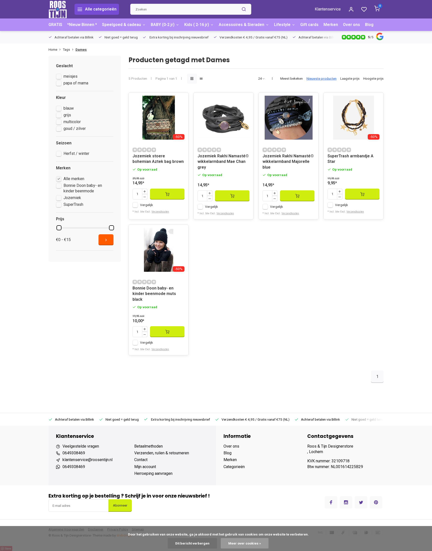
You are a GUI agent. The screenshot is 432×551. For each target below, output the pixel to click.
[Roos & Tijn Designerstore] (57, 9)
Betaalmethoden (148, 446)
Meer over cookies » (244, 543)
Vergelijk (146, 205)
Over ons (351, 24)
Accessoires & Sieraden (241, 24)
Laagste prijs (350, 78)
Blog (369, 24)
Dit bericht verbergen (192, 543)
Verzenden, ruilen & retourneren (161, 453)
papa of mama (76, 83)
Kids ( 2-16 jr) (196, 24)
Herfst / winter (76, 153)
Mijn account (145, 466)
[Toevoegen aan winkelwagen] (167, 194)
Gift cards (309, 24)
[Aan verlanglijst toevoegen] (181, 100)
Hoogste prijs (373, 78)
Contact (141, 459)
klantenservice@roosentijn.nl (87, 459)
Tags (66, 49)
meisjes (71, 76)
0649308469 (73, 453)
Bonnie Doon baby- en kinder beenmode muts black (154, 294)
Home (52, 49)
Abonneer (120, 505)
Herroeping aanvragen (153, 473)
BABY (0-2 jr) (162, 24)
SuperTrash (73, 204)
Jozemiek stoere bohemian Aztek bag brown (158, 159)
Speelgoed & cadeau (121, 24)
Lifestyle (282, 24)
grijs (67, 115)
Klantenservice (328, 9)
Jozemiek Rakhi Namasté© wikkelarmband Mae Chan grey (223, 162)
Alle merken (74, 178)
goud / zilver (75, 128)
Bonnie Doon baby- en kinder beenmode (83, 188)
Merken (331, 24)
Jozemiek (72, 197)
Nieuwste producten (321, 78)
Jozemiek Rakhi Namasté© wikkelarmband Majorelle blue (288, 162)
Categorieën (234, 466)
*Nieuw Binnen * (82, 24)
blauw (69, 108)
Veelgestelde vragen (80, 446)
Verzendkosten (160, 211)
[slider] (59, 227)
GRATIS (55, 24)
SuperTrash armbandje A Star (351, 159)
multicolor (72, 121)
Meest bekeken (291, 78)
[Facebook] (331, 502)
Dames (81, 49)
